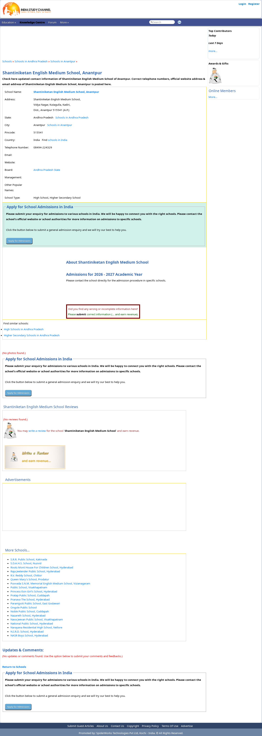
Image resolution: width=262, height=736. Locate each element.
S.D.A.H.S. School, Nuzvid (26, 563)
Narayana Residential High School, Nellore (36, 627)
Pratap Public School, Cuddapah (30, 595)
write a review (37, 430)
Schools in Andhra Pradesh (31, 61)
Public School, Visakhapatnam (29, 587)
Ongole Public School (24, 607)
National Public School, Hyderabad (32, 623)
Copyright (133, 726)
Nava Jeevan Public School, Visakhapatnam (37, 619)
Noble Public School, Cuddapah (30, 611)
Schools (7, 61)
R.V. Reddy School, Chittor (26, 575)
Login (242, 4)
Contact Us (117, 726)
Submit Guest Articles (80, 726)
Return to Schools (14, 666)
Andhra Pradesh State (47, 170)
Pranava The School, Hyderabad (30, 599)
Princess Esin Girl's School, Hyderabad (34, 591)
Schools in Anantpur (62, 61)
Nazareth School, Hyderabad (28, 615)
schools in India (57, 140)
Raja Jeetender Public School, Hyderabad (35, 571)
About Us (102, 726)
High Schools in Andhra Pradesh (23, 329)
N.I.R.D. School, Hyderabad (27, 631)
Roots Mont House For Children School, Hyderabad (42, 567)
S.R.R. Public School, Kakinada (29, 559)
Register (254, 4)
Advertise (187, 726)
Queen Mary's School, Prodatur (30, 579)
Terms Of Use (170, 726)
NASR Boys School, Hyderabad (29, 635)
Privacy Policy (150, 726)
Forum (52, 22)
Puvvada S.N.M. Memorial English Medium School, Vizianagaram (50, 583)
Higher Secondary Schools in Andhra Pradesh (32, 335)
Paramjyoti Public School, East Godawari (35, 603)
